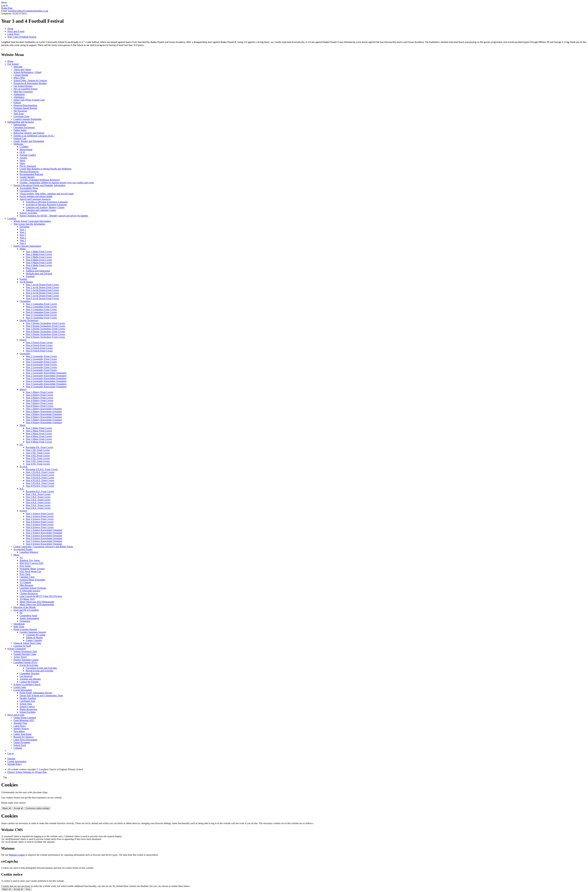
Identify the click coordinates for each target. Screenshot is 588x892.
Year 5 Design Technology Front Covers (45, 334)
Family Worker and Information (28, 141)
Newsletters (19, 731)
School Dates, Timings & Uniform (30, 80)
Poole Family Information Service (36, 692)
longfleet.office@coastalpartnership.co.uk (28, 10)
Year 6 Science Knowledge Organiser (44, 544)
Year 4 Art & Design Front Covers (42, 293)
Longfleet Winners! (29, 552)
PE (21, 612)
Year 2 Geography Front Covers (41, 359)
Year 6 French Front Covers (39, 350)
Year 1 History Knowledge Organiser (44, 408)
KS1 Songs (25, 566)
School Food (19, 745)
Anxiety (23, 157)
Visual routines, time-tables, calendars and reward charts (47, 193)
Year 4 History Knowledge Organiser (44, 417)
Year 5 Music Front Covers (39, 439)
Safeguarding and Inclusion (20, 122)
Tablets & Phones (34, 637)
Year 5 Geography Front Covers (41, 367)
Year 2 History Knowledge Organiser (44, 411)
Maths (23, 248)
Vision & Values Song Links (27, 643)
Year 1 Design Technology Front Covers (45, 323)
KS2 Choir (25, 574)
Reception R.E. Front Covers (40, 491)
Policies (17, 102)
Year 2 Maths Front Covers (39, 254)
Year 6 (23, 243)
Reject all (6, 808)
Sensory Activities (28, 213)
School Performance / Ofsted (27, 72)
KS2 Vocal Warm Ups (30, 571)
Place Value (31, 268)
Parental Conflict (28, 155)
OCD (22, 152)
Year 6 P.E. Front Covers (38, 464)
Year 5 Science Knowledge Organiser (44, 541)
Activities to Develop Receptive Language (46, 204)
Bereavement (26, 149)
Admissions (19, 94)
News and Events (15, 31)
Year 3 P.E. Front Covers (38, 455)
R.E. (22, 488)
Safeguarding (19, 124)
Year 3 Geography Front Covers (41, 362)
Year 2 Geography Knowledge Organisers (46, 375)
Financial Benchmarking (25, 105)
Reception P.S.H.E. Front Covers (42, 469)
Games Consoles (34, 640)
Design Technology (29, 320)
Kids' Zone (18, 626)
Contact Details (20, 75)
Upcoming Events (28, 191)
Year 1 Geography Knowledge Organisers (46, 373)
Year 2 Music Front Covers (39, 430)
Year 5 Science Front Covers (39, 524)
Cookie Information (16, 761)
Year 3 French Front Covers (39, 342)
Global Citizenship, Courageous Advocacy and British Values (43, 546)
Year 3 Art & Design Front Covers (42, 290)
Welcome (18, 66)
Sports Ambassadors (29, 618)
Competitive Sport (28, 615)
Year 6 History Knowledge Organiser (44, 422)
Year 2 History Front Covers (39, 395)
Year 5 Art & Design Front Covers (42, 295)
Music (23, 425)
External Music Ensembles (32, 579)
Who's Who (19, 77)
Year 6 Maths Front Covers (39, 265)
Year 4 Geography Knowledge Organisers (46, 381)
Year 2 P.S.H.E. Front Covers (40, 475)
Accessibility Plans (29, 188)
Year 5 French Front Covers (39, 348)
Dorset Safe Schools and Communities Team (41, 695)
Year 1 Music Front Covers (39, 428)
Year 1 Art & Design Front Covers (42, 284)
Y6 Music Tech (27, 599)
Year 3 (23, 235)
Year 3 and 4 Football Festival (21, 37)
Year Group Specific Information (29, 224)
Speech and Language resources (35, 199)
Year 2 (23, 232)
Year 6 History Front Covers (39, 406)
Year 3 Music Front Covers (39, 433)
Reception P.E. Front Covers (39, 447)
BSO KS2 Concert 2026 (31, 563)
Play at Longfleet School (25, 88)
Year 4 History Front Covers (39, 400)
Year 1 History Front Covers (39, 392)
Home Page (7, 8)
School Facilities (28, 712)
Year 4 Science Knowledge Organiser (44, 538)
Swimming (25, 621)
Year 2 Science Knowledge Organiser (44, 532)
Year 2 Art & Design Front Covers (42, 287)
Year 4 (23, 237)
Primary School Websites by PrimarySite (27, 772)
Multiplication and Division (39, 273)
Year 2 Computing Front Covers (41, 306)
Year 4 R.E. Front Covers (38, 502)
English (23, 279)
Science (23, 510)
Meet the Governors (23, 91)
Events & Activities (29, 665)
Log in (4, 5)
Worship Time (20, 723)
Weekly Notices (21, 728)
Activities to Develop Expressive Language (47, 202)
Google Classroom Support (33, 632)
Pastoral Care (19, 138)
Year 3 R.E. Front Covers (38, 499)
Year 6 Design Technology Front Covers (45, 337)
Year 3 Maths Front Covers (39, 257)
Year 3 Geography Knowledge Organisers (46, 378)
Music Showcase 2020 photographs (37, 604)
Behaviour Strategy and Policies (28, 133)
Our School (13, 64)
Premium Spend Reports (25, 108)
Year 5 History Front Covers (39, 403)
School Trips (26, 703)
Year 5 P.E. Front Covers (38, 461)
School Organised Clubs (25, 651)
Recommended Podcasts (31, 174)
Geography (25, 353)
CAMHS (24, 146)
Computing (25, 301)
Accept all (18, 808)
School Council (27, 706)
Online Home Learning (24, 717)
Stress (22, 160)
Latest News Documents (25, 739)
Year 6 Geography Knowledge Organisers (46, 386)
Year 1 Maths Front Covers (39, 251)
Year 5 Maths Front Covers (39, 262)
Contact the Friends (29, 681)
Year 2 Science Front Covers (39, 516)
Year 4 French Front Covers (39, 345)
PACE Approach (28, 166)
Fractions (30, 276)
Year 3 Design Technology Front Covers (45, 328)
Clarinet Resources (29, 593)
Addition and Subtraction (38, 270)
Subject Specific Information (27, 246)
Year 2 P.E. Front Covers (38, 453)
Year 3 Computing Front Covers (41, 309)
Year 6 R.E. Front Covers (38, 508)
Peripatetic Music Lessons (32, 568)
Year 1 (23, 229)
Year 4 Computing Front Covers (41, 312)
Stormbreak (19, 624)
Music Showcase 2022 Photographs (37, 601)
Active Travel (20, 657)
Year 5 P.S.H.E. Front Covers (40, 483)
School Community (16, 648)
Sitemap (11, 758)
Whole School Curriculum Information (32, 221)
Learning (11, 218)
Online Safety (20, 130)
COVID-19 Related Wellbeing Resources (40, 179)
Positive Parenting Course (25, 659)
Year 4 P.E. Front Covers (38, 458)
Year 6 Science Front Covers (39, 527)
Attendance (18, 97)
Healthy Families (28, 698)
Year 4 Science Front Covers (39, 521)
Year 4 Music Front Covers (39, 436)
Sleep (22, 163)
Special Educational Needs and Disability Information (39, 185)
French (23, 339)
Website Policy (14, 764)
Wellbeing (18, 144)
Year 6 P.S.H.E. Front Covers (40, 486)
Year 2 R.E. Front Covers (38, 497)
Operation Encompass (24, 127)
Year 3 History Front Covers (39, 397)
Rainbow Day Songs (30, 560)
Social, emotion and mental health (36, 196)
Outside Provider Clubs (24, 654)
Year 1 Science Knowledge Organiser (44, 530)
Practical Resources (29, 171)
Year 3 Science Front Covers (39, 519)
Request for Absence (23, 737)
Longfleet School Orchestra (33, 588)
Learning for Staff (22, 646)
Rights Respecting (28, 709)
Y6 (21, 557)
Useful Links (19, 687)
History (23, 389)
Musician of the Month (24, 607)
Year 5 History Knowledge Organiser (44, 419)
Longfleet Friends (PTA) (25, 662)
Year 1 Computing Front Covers (41, 304)
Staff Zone (18, 113)
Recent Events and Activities (39, 670)
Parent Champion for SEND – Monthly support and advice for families (54, 215)
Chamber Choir (27, 577)
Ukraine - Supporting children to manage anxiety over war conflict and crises (57, 182)
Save (28, 889)
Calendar (17, 748)
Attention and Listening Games (41, 210)
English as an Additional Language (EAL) (33, 135)
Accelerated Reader (22, 549)
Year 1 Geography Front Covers (41, 356)
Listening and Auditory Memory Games (45, 207)
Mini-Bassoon (26, 585)
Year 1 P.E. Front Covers (38, 450)
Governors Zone (21, 116)
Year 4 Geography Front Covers (41, 364)
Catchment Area (27, 701)
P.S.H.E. (24, 466)
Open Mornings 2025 (23, 720)
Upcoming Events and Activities (41, 668)
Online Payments (21, 742)
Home (10, 28)
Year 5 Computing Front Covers (41, 315)
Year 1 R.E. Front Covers (38, 494)
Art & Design (26, 282)
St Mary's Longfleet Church (26, 684)
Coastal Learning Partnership (27, 119)
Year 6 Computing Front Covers (41, 317)
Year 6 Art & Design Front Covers (42, 298)
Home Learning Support (25, 629)
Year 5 (23, 240)
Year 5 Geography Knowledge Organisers (46, 384)
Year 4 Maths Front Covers (39, 259)
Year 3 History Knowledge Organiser (44, 414)
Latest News (13, 34)
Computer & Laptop (35, 635)
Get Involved (26, 676)
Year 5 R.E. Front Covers (38, 505)
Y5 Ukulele (25, 582)
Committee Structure (30, 673)
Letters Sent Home (22, 734)
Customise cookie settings (37, 808)
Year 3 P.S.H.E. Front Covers (40, 477)
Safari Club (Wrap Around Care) (29, 100)
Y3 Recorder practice (30, 590)
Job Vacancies (20, 111)
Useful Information (22, 690)
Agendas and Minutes (30, 679)
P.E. (21, 444)
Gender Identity (27, 177)
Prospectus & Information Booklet (30, 83)
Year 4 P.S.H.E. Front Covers (40, 480)
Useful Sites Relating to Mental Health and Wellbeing (45, 168)
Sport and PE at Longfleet (26, 610)
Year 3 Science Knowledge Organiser (44, 535)
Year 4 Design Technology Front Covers (45, 331)
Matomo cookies (17, 855)
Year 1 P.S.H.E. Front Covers (40, 472)
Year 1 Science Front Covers (39, 513)
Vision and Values (22, 69)
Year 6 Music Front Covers (39, 441)
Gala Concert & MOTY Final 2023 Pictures (41, 596)
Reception (24, 226)
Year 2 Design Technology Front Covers (45, 326)
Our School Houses (22, 86)
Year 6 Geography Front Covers (41, 370)
